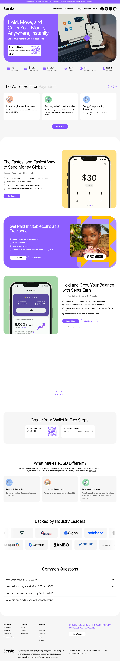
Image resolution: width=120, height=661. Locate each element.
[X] (102, 9)
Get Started (60, 126)
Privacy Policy (86, 650)
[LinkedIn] (114, 9)
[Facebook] (110, 9)
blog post (92, 471)
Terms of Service (74, 650)
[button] (60, 579)
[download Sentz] (52, 431)
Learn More (18, 258)
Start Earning (89, 321)
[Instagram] (106, 9)
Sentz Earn (29, 1)
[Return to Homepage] (9, 654)
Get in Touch (77, 634)
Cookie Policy (97, 650)
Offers (105, 650)
